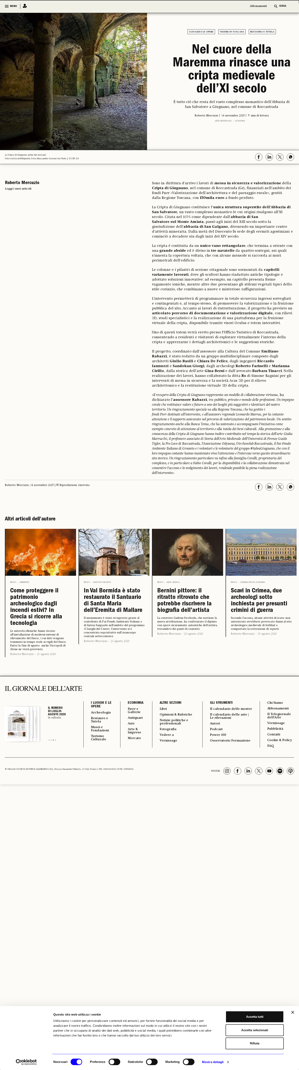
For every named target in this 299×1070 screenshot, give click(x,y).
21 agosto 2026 (46, 654)
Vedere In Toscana (232, 32)
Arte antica (173, 582)
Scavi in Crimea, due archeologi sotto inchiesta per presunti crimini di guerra (259, 601)
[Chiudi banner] (292, 1012)
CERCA (282, 6)
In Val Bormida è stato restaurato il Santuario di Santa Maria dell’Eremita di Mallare (113, 601)
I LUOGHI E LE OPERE (101, 705)
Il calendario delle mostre (231, 709)
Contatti (273, 734)
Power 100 (218, 735)
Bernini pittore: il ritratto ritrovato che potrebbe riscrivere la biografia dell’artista (184, 601)
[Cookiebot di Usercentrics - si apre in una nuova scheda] (26, 1062)
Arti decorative (102, 582)
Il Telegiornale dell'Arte (279, 716)
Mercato (134, 738)
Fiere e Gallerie (134, 710)
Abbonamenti (258, 6)
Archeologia (101, 712)
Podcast (216, 729)
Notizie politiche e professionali (174, 722)
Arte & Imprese (134, 731)
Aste (131, 723)
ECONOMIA (135, 703)
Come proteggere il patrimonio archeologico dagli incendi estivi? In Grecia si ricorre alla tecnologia (36, 607)
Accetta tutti (254, 1016)
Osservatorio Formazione (230, 740)
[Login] (23, 6)
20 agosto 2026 (193, 633)
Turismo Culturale (98, 738)
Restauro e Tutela (262, 32)
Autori (215, 723)
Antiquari (135, 718)
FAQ (270, 746)
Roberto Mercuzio (22, 654)
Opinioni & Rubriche (176, 714)
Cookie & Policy (279, 740)
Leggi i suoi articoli (18, 188)
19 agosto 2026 (267, 633)
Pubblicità (275, 729)
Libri (163, 709)
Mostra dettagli (213, 1062)
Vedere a (167, 735)
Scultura (240, 121)
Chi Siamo (275, 703)
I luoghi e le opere (201, 32)
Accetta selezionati (254, 1030)
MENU (13, 6)
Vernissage (168, 740)
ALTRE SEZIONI (170, 703)
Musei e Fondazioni (100, 729)
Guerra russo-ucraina (252, 582)
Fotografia (168, 729)
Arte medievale (223, 121)
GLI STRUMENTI (221, 703)
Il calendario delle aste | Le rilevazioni (229, 716)
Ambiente (24, 582)
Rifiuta (254, 1043)
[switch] (114, 1062)
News (13, 582)
